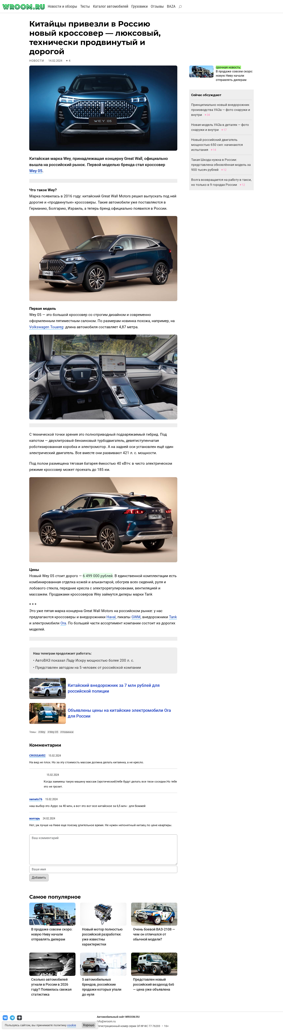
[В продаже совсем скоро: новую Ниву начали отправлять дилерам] (52, 914)
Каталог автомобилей (110, 6)
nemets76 (35, 799)
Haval (111, 617)
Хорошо (88, 1025)
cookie (71, 1025)
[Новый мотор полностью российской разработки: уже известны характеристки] (103, 914)
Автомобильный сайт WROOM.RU (118, 1016)
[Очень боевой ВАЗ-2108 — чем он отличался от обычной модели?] (154, 914)
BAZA (171, 6)
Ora (63, 623)
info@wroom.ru (106, 1021)
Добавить (39, 877)
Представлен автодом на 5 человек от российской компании (88, 667)
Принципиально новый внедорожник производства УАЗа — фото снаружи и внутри (220, 110)
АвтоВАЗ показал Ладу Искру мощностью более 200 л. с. (84, 660)
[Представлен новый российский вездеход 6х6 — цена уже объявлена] (154, 964)
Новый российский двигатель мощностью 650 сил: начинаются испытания (217, 145)
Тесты (85, 6)
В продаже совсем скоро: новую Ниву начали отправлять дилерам (51, 934)
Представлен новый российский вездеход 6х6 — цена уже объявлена (153, 984)
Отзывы (157, 6)
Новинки (66, 732)
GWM (136, 617)
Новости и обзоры (62, 6)
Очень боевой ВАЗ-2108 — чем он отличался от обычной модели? (154, 934)
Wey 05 (35, 171)
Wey (41, 732)
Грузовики (139, 6)
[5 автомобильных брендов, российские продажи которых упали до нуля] (103, 964)
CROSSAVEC (37, 755)
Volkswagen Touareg (46, 327)
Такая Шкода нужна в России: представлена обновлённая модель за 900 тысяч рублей (221, 165)
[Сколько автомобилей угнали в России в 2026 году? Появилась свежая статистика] (52, 964)
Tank (173, 617)
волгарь (34, 818)
